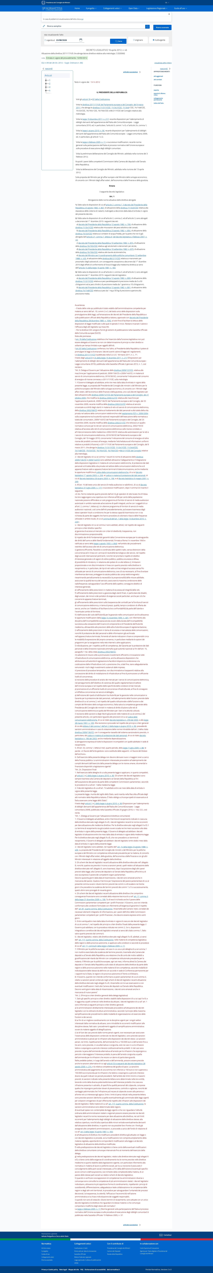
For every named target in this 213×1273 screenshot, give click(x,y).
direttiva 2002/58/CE (88, 410)
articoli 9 (88, 357)
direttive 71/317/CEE (101, 107)
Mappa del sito (73, 1269)
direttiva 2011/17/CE (86, 354)
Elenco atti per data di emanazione (85, 1251)
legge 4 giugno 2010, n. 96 (93, 130)
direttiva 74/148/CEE (84, 290)
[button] (81, 40)
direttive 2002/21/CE (116, 422)
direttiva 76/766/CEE (89, 252)
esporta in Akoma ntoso (159, 94)
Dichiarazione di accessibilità (95, 1269)
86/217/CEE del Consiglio (130, 450)
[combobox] (95, 26)
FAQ (82, 1269)
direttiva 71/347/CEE (84, 227)
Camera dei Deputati (113, 1251)
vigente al (51, 40)
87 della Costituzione (101, 99)
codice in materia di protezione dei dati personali (125, 475)
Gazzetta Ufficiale (80, 1254)
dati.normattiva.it (113, 1269)
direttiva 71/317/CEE (84, 281)
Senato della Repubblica (114, 1254)
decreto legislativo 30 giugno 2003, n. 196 (97, 478)
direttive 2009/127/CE (123, 370)
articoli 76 (86, 99)
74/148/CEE (80, 450)
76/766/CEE (113, 450)
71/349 (126, 107)
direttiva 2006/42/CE (108, 397)
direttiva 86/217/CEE (111, 258)
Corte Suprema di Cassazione (149, 1248)
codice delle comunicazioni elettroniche (112, 472)
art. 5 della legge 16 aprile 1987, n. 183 (96, 1131)
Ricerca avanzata (162, 27)
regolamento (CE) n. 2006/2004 (135, 413)
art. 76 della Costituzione (86, 339)
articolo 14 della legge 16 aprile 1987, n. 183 (97, 267)
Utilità (76, 1263)
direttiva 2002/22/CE (116, 404)
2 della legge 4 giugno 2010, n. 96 (100, 775)
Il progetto (44, 1251)
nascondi (48, 68)
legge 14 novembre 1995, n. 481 (114, 617)
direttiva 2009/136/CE (84, 732)
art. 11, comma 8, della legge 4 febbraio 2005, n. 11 (103, 945)
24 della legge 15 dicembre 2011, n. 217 (110, 357)
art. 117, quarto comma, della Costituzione (126, 1103)
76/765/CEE (101, 450)
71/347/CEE (116, 107)
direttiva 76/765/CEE (89, 246)
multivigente (160, 39)
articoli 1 (80, 775)
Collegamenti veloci (47, 1257)
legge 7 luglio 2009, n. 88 (133, 747)
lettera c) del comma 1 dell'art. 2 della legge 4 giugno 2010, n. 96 (109, 726)
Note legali (63, 1269)
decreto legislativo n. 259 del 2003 (124, 719)
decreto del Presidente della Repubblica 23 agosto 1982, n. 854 (105, 230)
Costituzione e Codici (81, 1248)
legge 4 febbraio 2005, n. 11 (94, 142)
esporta (156, 90)
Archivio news (45, 1248)
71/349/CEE (132, 447)
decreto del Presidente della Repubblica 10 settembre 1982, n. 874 (105, 242)
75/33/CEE (91, 450)
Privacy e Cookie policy (49, 1269)
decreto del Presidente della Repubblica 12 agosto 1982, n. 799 (105, 224)
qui (82, 19)
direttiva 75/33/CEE (83, 233)
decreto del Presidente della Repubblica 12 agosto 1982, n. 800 (105, 278)
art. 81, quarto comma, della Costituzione (95, 908)
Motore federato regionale (82, 1257)
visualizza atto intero (163, 62)
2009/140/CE (94, 459)
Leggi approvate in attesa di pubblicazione (87, 1260)
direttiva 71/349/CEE (129, 207)
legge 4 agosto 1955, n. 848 (105, 543)
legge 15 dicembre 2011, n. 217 (95, 119)
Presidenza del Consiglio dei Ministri (118, 1248)
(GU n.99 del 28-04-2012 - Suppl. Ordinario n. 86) (62, 62)
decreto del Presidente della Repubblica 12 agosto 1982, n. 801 (105, 287)
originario (139, 39)
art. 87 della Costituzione (86, 348)
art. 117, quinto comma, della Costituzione (96, 939)
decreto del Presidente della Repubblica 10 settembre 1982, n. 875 (106, 249)
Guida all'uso (45, 1254)
